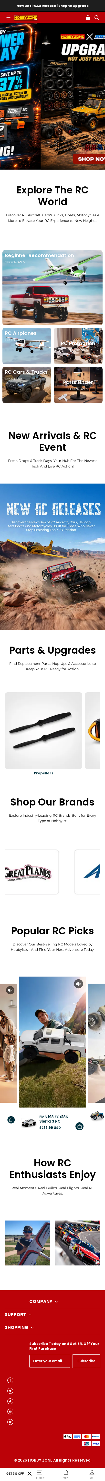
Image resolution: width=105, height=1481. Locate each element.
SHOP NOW (13, 262)
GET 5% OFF (15, 1473)
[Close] (30, 1474)
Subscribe (86, 1361)
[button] (8, 17)
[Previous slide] (44, 1278)
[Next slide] (60, 1278)
